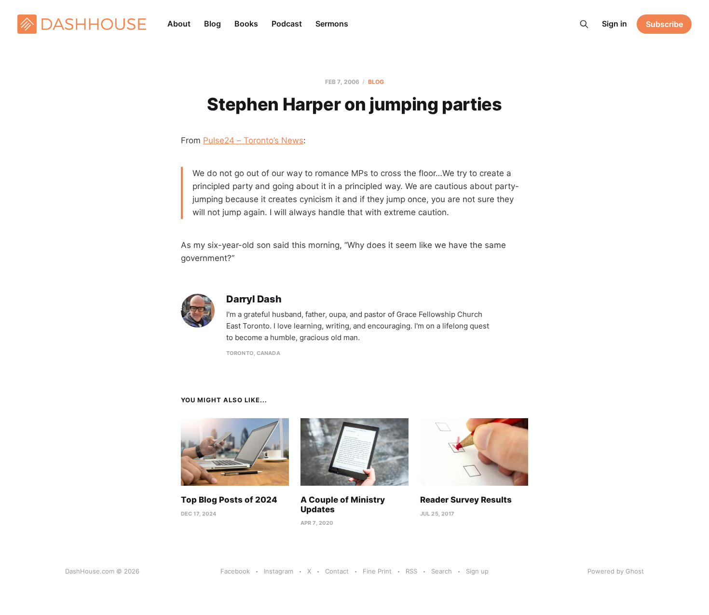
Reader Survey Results (466, 500)
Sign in (614, 23)
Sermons (331, 23)
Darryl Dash (254, 299)
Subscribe (664, 24)
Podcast (287, 23)
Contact (337, 571)
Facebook (235, 571)
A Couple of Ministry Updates (342, 504)
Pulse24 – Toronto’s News (253, 140)
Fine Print (377, 571)
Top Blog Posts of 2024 (229, 500)
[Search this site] (584, 24)
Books (246, 23)
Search (441, 571)
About (179, 23)
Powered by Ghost (615, 571)
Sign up (477, 571)
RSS (411, 571)
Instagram (278, 571)
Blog (212, 23)
